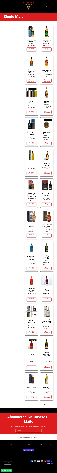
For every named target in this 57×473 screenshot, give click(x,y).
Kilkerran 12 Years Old (46, 388)
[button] (3, 6)
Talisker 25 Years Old (31, 225)
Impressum (24, 445)
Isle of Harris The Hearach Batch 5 (47, 134)
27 (45, 404)
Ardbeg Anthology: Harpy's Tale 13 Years (46, 258)
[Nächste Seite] (49, 404)
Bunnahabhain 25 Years (46, 194)
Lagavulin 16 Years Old (46, 164)
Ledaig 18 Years (31, 354)
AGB (29, 445)
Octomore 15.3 (31, 164)
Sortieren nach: (26, 23)
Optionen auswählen (31, 49)
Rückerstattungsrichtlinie (45, 445)
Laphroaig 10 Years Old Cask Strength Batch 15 (46, 322)
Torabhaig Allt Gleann (31, 40)
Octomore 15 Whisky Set (31, 102)
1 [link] (29, 404)
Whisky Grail (9, 468)
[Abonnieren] (39, 430)
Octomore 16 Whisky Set (31, 321)
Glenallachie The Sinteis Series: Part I (47, 226)
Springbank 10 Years (46, 71)
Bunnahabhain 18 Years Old (31, 133)
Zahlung (18, 445)
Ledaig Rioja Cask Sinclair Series (31, 290)
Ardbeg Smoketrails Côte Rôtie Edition (46, 355)
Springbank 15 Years (46, 40)
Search (6, 445)
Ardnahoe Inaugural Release (46, 102)
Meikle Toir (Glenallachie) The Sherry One (31, 195)
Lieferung (12, 445)
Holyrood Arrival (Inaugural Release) (31, 71)
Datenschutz (35, 445)
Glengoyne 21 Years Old (47, 289)
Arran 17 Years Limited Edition (31, 388)
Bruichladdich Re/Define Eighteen (31, 258)
